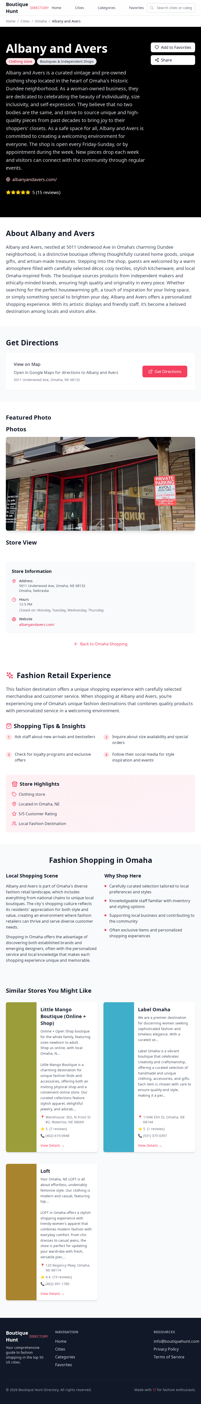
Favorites (136, 7)
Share (166, 60)
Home (56, 7)
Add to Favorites (176, 47)
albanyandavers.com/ (34, 179)
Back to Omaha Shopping (103, 644)
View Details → (52, 1145)
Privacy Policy (166, 1349)
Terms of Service (169, 1357)
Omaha (41, 21)
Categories (106, 7)
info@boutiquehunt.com (176, 1341)
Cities (79, 7)
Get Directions (168, 371)
